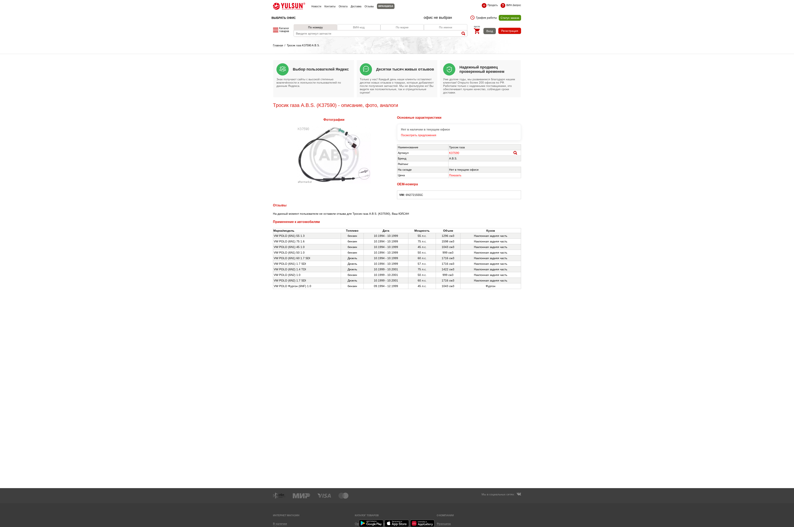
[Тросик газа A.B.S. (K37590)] (334, 182)
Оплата (343, 6)
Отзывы (369, 6)
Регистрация (509, 30)
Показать (455, 175)
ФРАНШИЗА (385, 6)
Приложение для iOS (397, 523)
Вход (489, 31)
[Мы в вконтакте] (519, 494)
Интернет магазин (286, 515)
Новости (316, 6)
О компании (445, 515)
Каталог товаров (367, 515)
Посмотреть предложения (418, 135)
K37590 (454, 153)
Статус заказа (510, 17)
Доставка (356, 6)
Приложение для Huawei (422, 523)
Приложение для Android (371, 523)
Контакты (330, 6)
